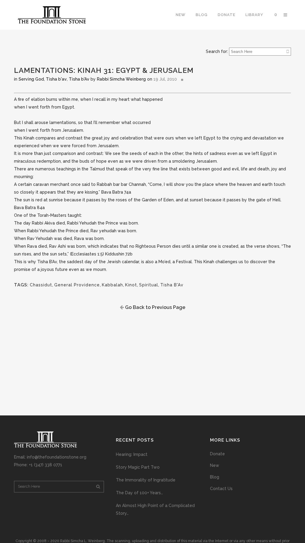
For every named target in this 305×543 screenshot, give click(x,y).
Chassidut (41, 285)
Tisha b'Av (79, 79)
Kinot (131, 285)
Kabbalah (112, 285)
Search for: (217, 51)
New (214, 465)
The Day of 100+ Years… (139, 492)
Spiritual (148, 285)
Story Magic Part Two (138, 467)
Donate (217, 453)
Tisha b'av (56, 79)
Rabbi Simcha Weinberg (121, 79)
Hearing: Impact (131, 454)
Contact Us (221, 488)
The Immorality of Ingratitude (145, 480)
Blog (214, 477)
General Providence (77, 285)
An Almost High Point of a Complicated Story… (155, 509)
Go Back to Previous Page (154, 307)
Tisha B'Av (171, 285)
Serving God (31, 79)
